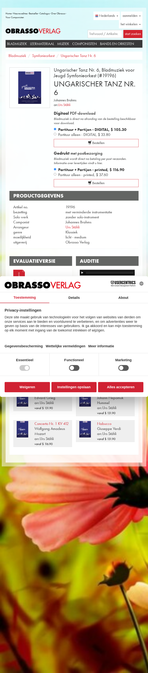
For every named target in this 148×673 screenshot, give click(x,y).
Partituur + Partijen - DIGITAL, (92, 129)
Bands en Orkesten (117, 44)
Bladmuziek (17, 44)
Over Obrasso (58, 13)
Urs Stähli (64, 105)
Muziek (63, 44)
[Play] (82, 272)
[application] (107, 272)
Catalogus (45, 13)
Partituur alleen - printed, (83, 174)
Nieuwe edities (20, 13)
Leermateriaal (42, 44)
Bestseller (33, 13)
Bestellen (98, 143)
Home (9, 13)
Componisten (84, 44)
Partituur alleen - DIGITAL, (84, 134)
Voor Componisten (15, 17)
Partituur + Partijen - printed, (91, 169)
